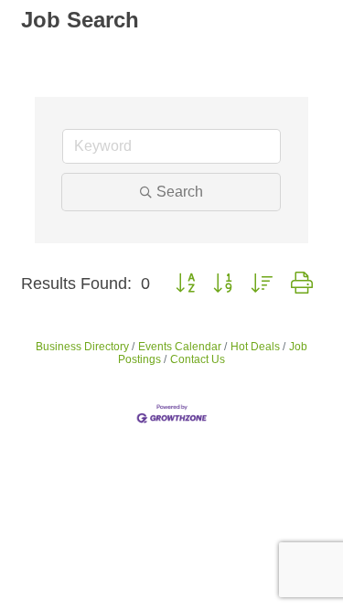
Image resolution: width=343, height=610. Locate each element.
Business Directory (82, 346)
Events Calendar (179, 346)
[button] (185, 283)
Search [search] (179, 191)
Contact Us (197, 359)
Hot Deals (255, 346)
